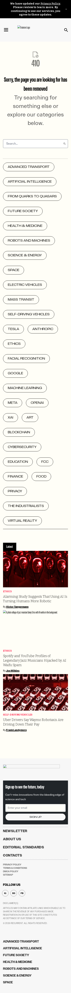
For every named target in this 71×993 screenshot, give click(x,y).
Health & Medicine (17, 962)
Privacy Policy (50, 3)
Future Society (16, 955)
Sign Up (36, 817)
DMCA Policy (10, 871)
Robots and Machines (21, 969)
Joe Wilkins (13, 670)
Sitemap (8, 875)
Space (8, 982)
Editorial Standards (23, 847)
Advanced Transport (21, 941)
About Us (12, 839)
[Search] (64, 144)
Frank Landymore (16, 730)
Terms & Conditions (15, 868)
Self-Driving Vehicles (17, 715)
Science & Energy (17, 975)
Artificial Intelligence (22, 948)
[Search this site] (66, 30)
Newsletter (15, 831)
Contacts (12, 855)
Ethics (7, 591)
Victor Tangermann (17, 606)
